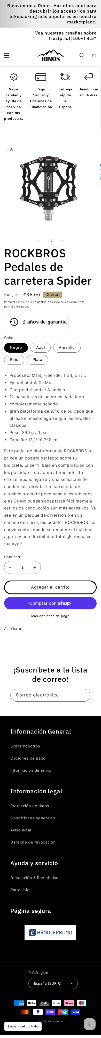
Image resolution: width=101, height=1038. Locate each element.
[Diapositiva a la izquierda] (38, 240)
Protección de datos (29, 806)
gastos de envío (48, 302)
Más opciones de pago (50, 616)
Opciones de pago (28, 758)
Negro (16, 347)
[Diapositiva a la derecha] (62, 240)
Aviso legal (20, 830)
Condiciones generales (32, 818)
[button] (7, 55)
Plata (37, 359)
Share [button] (15, 628)
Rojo (14, 359)
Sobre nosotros (25, 746)
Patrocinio (19, 890)
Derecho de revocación (33, 842)
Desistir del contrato (23, 1026)
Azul (40, 347)
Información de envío (30, 770)
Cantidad (12, 557)
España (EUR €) (48, 983)
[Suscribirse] (84, 695)
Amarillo (67, 347)
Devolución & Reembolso (34, 877)
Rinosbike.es (56, 1021)
